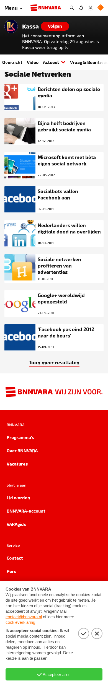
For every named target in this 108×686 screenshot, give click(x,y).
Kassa (30, 26)
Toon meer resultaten (54, 362)
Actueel (51, 62)
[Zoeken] (71, 7)
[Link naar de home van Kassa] (11, 26)
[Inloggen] (90, 7)
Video (32, 62)
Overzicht (12, 62)
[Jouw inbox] (81, 7)
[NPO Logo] (100, 7)
